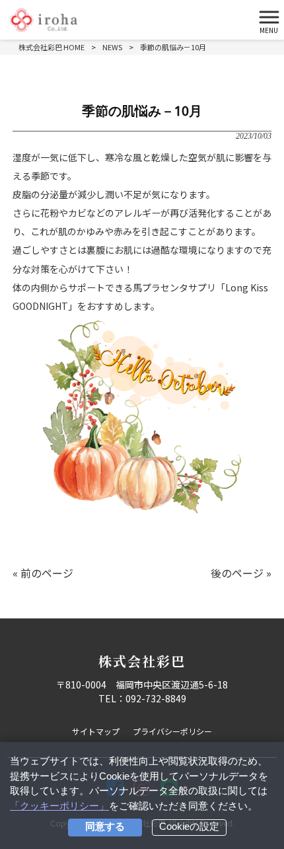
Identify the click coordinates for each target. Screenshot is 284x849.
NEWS (112, 47)
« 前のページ (43, 573)
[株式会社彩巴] (125, 20)
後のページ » (241, 573)
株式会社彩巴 (142, 661)
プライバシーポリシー (172, 731)
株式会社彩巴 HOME (51, 47)
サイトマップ (96, 731)
